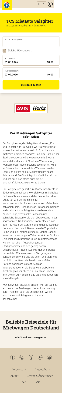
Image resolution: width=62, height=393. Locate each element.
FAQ (24, 382)
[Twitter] (31, 357)
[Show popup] (58, 43)
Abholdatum (10, 58)
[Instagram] (21, 357)
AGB (37, 382)
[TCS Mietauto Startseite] (7, 5)
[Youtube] (49, 357)
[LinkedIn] (40, 357)
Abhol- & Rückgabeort (14, 40)
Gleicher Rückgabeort (19, 50)
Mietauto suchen (31, 84)
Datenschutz (42, 369)
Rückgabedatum (12, 71)
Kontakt (14, 375)
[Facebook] (12, 357)
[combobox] (31, 43)
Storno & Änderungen (40, 375)
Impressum (19, 369)
